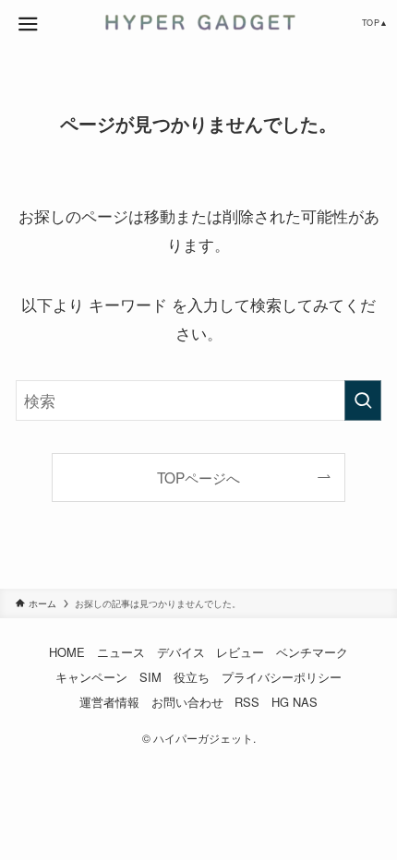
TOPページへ (198, 477)
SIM (150, 677)
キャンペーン (91, 677)
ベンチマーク (312, 652)
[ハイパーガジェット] (198, 22)
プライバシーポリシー (282, 677)
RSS (247, 702)
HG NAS (294, 702)
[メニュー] (27, 24)
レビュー (240, 652)
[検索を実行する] (362, 400)
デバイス (181, 652)
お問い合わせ (187, 702)
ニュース (121, 652)
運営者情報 (109, 702)
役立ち (192, 677)
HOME (67, 652)
